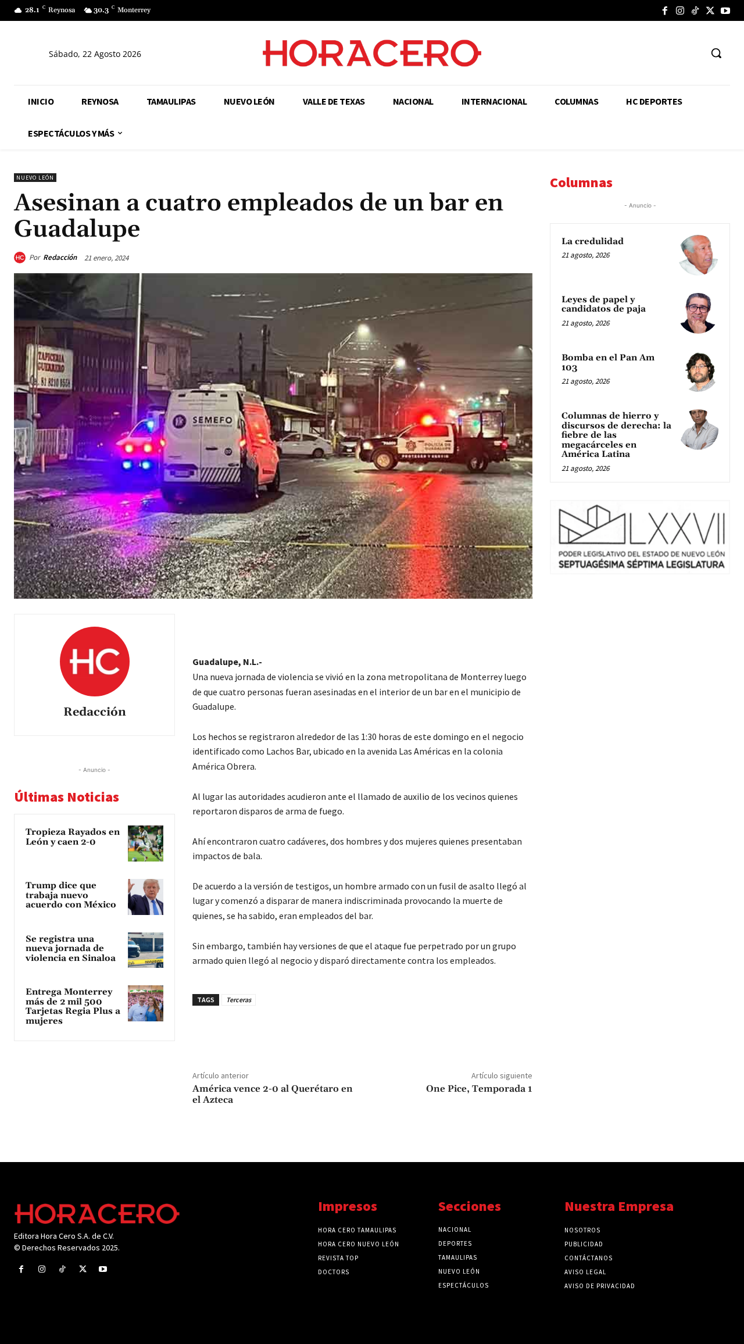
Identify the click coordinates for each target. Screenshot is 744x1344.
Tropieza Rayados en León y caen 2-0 (73, 837)
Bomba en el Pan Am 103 (607, 362)
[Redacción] (21, 257)
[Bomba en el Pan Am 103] (698, 371)
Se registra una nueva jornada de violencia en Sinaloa (71, 949)
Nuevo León (35, 177)
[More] (520, 625)
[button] (716, 53)
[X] (710, 10)
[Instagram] (680, 10)
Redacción (60, 257)
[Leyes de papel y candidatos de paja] (698, 313)
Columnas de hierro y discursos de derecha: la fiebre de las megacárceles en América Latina (616, 435)
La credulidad (592, 241)
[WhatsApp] (439, 625)
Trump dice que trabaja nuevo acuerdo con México (71, 895)
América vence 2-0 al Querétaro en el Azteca (272, 1094)
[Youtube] (725, 10)
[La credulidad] (698, 255)
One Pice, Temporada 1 (479, 1089)
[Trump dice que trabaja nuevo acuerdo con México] (146, 897)
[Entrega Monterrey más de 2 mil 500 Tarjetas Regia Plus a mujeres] (146, 1003)
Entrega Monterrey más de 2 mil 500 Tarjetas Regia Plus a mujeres (73, 1006)
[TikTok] (695, 10)
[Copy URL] (493, 625)
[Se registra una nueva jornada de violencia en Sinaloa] (146, 950)
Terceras (238, 999)
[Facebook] (665, 10)
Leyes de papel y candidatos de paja (603, 304)
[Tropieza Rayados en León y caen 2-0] (146, 843)
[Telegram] (466, 625)
